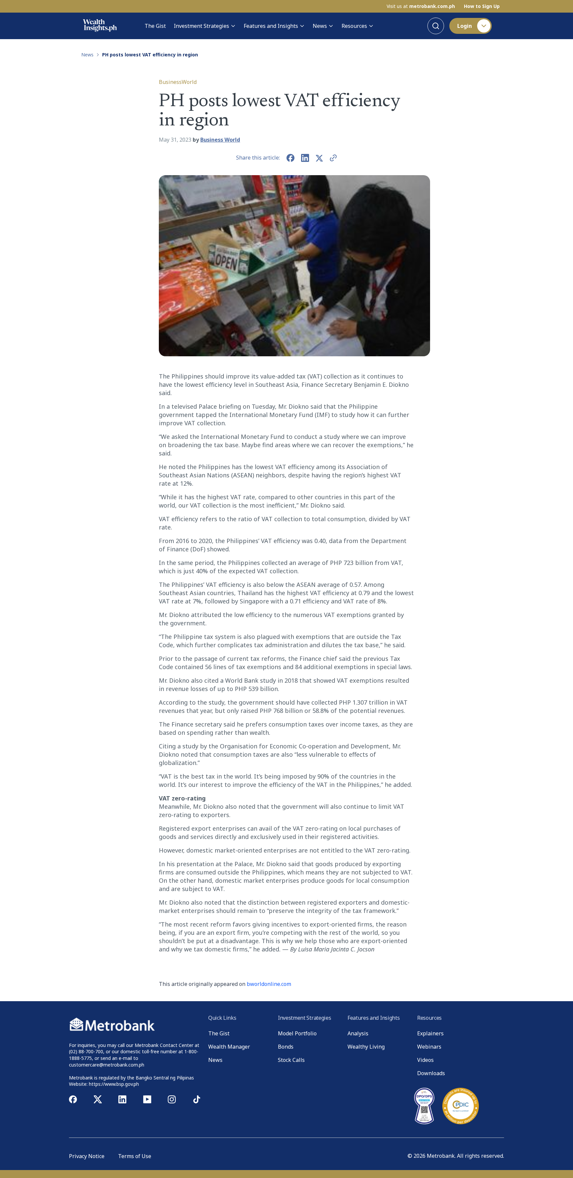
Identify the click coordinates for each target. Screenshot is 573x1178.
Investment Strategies (201, 26)
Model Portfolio (297, 1033)
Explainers (430, 1033)
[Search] (435, 26)
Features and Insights (271, 26)
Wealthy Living (366, 1046)
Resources (354, 26)
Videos (425, 1060)
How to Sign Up (482, 6)
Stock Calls (291, 1060)
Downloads (431, 1073)
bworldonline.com (269, 984)
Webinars (429, 1046)
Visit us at (421, 6)
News (320, 26)
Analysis (358, 1033)
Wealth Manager (229, 1046)
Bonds (285, 1046)
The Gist (155, 26)
